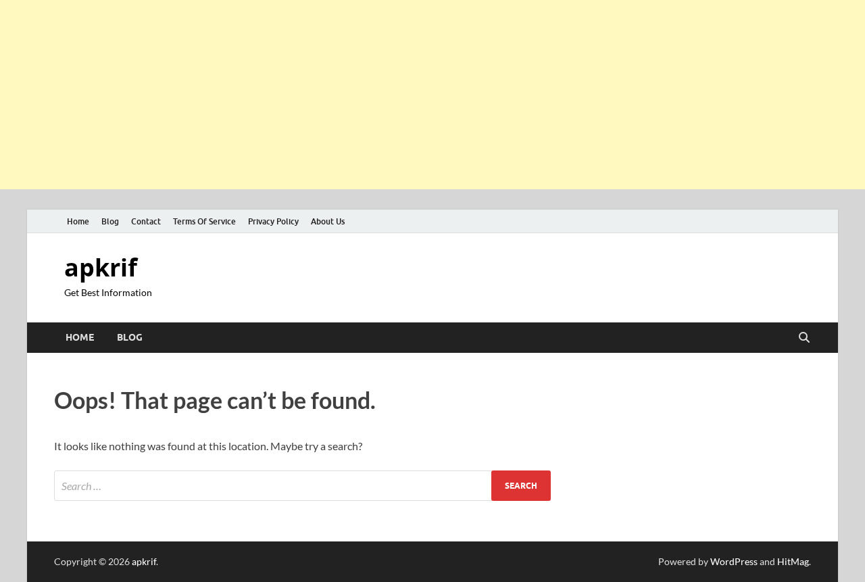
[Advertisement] (405, 94)
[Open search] (804, 338)
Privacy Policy (273, 221)
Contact (146, 221)
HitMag (793, 561)
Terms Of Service (204, 221)
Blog (110, 221)
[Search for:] (302, 485)
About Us (328, 221)
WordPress (734, 561)
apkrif (100, 267)
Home (78, 221)
